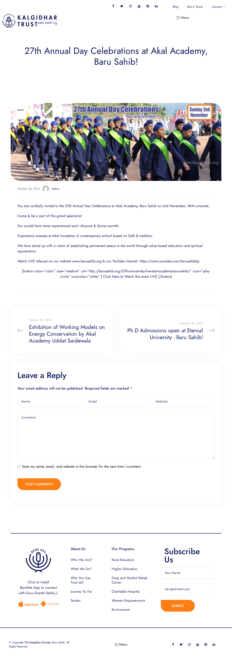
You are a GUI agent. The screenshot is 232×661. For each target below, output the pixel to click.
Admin (55, 189)
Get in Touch (195, 7)
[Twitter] (122, 6)
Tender (76, 600)
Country (217, 7)
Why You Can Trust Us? (81, 580)
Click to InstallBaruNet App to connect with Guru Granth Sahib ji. (38, 588)
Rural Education (123, 559)
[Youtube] (139, 6)
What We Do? (81, 568)
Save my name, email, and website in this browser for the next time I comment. (82, 466)
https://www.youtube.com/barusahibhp (169, 261)
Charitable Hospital (125, 591)
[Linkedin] (156, 6)
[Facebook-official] (113, 6)
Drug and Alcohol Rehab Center (129, 580)
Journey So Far (81, 591)
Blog (175, 7)
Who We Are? (81, 559)
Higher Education (124, 568)
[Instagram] (130, 6)
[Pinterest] (147, 6)
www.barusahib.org (87, 261)
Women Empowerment (128, 600)
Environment (121, 609)
